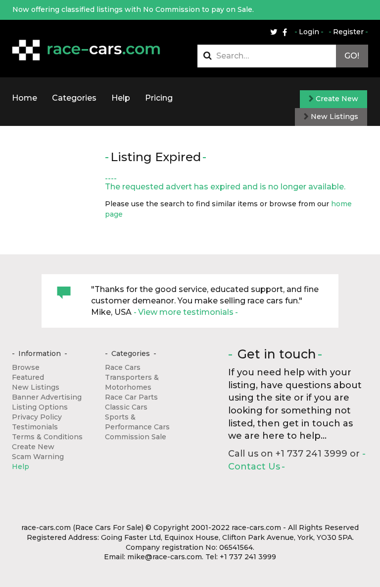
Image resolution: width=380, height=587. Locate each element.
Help (120, 98)
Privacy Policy (37, 416)
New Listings (333, 116)
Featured (28, 377)
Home (24, 98)
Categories (74, 98)
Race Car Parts (131, 397)
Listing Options (40, 407)
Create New (336, 98)
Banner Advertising (47, 397)
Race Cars (123, 367)
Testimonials (35, 426)
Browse (26, 367)
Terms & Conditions (47, 436)
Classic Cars (126, 407)
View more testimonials (186, 312)
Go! (351, 55)
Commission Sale (135, 436)
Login (309, 31)
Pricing (159, 98)
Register (348, 31)
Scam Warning (38, 456)
